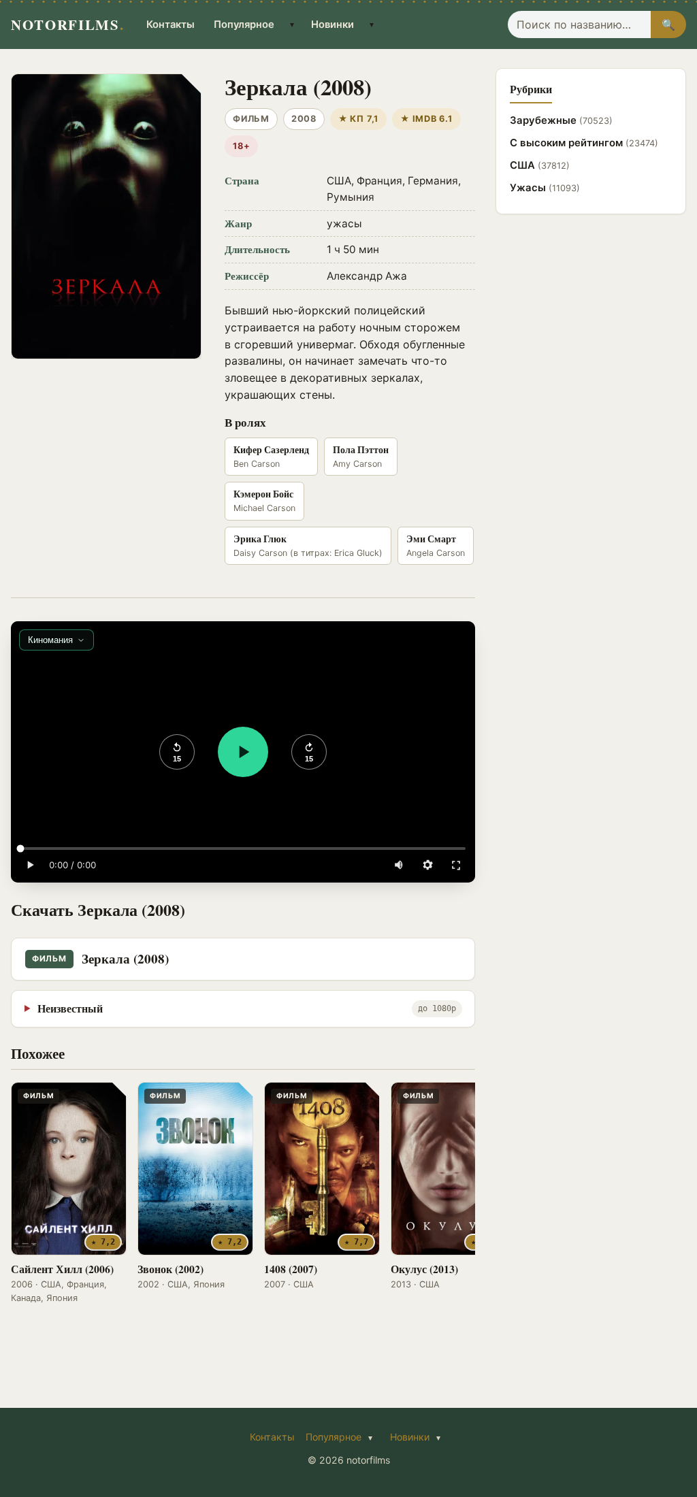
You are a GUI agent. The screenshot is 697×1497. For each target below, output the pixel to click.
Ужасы (545, 188)
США (540, 165)
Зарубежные (561, 120)
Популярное (244, 24)
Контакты (170, 24)
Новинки (332, 24)
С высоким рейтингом (584, 143)
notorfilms (67, 24)
